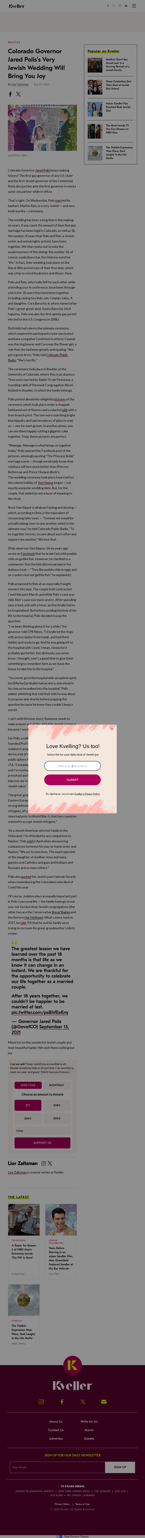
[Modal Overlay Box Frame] (72, 769)
